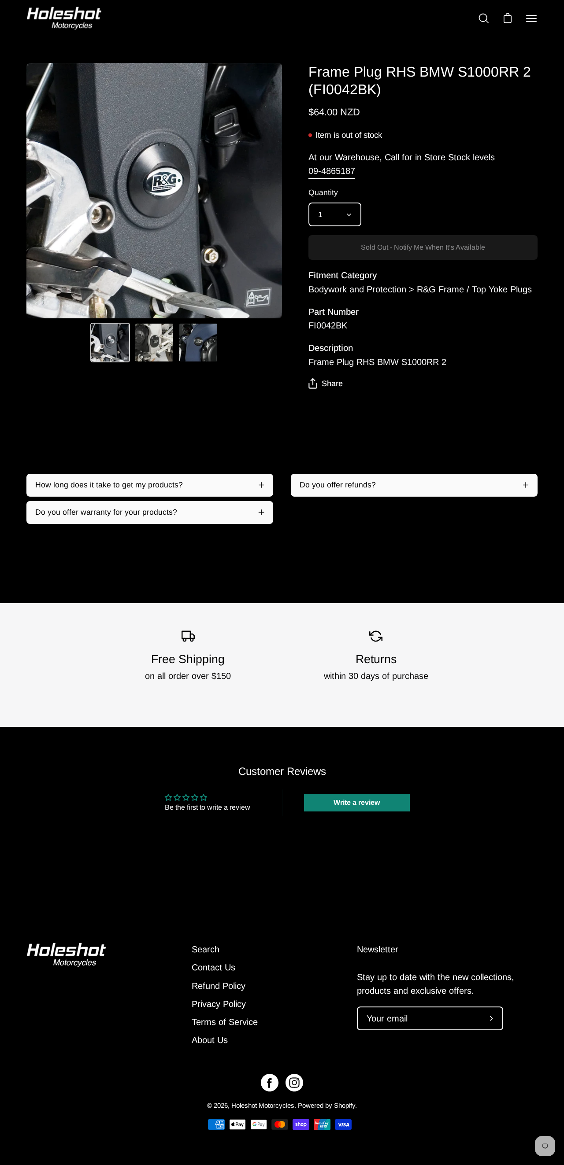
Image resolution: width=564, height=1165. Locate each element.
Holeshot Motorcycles (262, 1105)
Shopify (344, 1105)
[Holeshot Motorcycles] (63, 18)
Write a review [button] (357, 802)
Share (332, 383)
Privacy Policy (219, 1004)
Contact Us (213, 967)
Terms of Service (225, 1022)
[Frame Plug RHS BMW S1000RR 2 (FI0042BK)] (110, 342)
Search (205, 949)
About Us (210, 1040)
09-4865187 (331, 171)
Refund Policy (218, 986)
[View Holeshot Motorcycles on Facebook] (269, 1082)
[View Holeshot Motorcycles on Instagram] (294, 1082)
